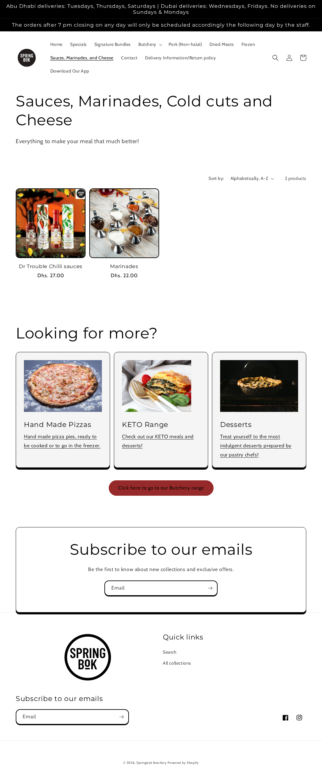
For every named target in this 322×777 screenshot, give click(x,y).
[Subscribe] (210, 588)
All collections (177, 663)
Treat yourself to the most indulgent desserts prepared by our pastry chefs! (255, 446)
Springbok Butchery (151, 763)
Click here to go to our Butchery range (161, 488)
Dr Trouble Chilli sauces (50, 266)
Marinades (124, 266)
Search (170, 652)
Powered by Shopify (183, 763)
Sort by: (216, 178)
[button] (150, 44)
